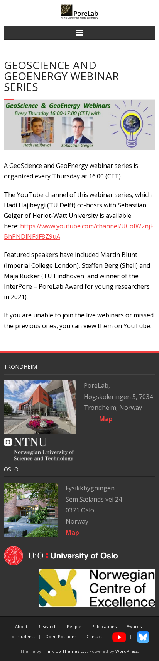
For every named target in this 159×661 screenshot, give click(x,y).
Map (72, 532)
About (21, 626)
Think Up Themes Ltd (64, 651)
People (74, 626)
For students (22, 636)
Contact (94, 636)
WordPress (126, 651)
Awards (134, 626)
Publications (104, 626)
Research (47, 626)
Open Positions (60, 636)
